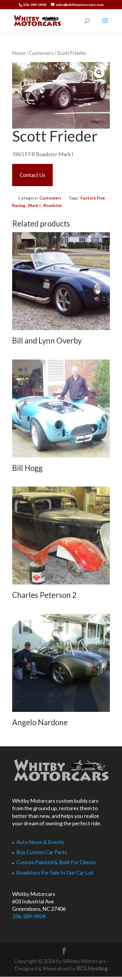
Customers (41, 53)
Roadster (53, 205)
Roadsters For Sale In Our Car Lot (54, 872)
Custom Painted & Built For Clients (56, 862)
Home (18, 53)
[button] (99, 72)
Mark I (34, 205)
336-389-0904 (28, 916)
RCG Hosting (92, 968)
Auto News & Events (40, 842)
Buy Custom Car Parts (41, 852)
